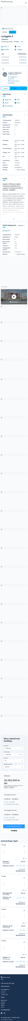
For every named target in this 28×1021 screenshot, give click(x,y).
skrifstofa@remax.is (5, 989)
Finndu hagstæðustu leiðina (14, 826)
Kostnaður (14, 88)
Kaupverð (6, 745)
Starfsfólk (3, 1002)
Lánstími (6, 758)
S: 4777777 (3, 991)
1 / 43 (25, 890)
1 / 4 (25, 858)
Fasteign (5, 88)
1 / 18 (25, 954)
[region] (14, 273)
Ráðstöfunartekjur (8, 764)
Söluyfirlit (12, 32)
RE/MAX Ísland (4, 1000)
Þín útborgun (7, 751)
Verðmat (2, 1005)
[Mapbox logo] (4, 287)
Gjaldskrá (3, 1003)
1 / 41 (25, 923)
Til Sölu (2, 1007)
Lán (22, 88)
